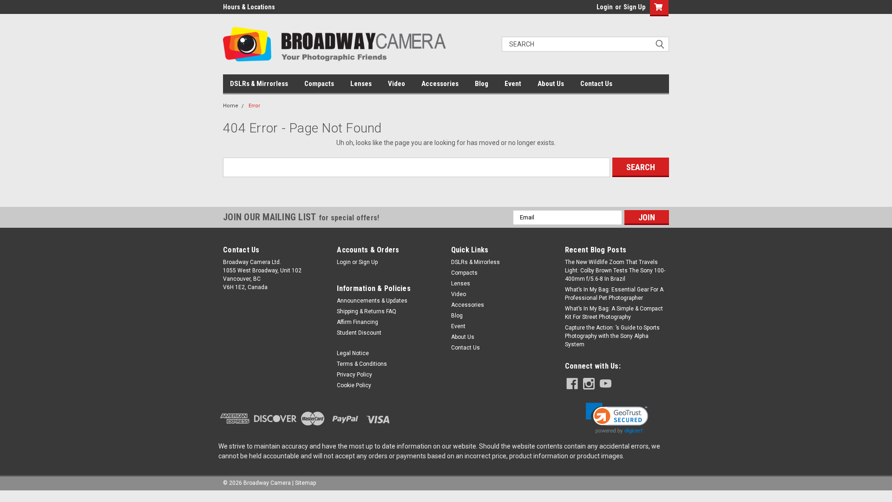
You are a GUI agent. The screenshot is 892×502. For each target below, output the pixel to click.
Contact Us (596, 83)
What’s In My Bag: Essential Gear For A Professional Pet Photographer (614, 293)
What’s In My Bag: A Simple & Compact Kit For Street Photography (614, 312)
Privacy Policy (354, 374)
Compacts (319, 83)
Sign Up (634, 7)
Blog (481, 83)
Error (254, 106)
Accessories (440, 83)
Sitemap (305, 483)
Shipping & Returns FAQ (366, 311)
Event (513, 83)
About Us (551, 83)
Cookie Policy (354, 385)
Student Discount (359, 333)
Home (230, 106)
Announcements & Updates (372, 300)
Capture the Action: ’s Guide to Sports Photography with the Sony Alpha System (612, 336)
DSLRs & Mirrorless (259, 83)
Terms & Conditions (362, 364)
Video (396, 83)
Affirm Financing (357, 322)
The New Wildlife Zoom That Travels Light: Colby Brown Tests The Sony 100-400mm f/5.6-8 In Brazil (615, 270)
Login (605, 7)
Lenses (361, 83)
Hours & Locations (249, 7)
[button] (616, 418)
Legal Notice (353, 353)
